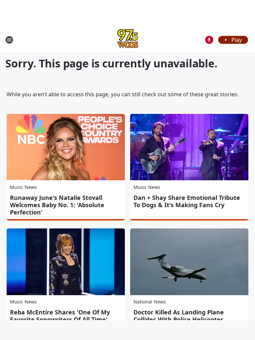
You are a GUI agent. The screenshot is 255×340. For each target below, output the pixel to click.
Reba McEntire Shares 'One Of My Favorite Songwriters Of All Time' (60, 315)
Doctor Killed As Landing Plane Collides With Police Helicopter (178, 315)
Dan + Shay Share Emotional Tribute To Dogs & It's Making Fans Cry (186, 201)
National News (149, 301)
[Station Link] (127, 39)
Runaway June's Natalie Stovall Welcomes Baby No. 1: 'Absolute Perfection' (57, 205)
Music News (23, 187)
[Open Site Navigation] (9, 40)
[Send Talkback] (209, 40)
